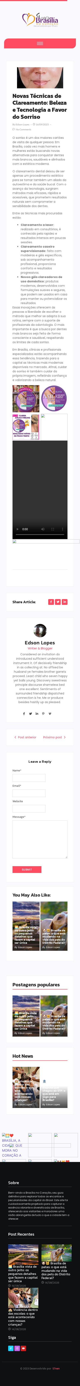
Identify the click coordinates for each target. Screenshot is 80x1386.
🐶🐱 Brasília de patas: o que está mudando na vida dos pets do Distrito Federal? (53, 936)
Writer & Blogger (40, 648)
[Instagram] (17, 1348)
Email (17, 785)
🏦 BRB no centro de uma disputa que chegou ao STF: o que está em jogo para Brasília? (53, 1090)
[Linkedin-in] (37, 713)
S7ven (56, 1368)
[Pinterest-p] (43, 713)
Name (17, 770)
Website (18, 801)
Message (19, 816)
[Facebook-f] (24, 713)
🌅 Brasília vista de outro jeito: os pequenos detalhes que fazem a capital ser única (26, 935)
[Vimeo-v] (50, 713)
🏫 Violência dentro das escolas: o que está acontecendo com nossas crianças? (24, 1090)
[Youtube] (23, 1348)
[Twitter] (30, 713)
